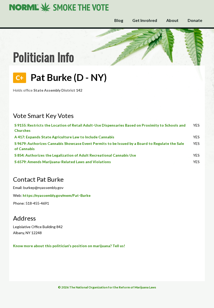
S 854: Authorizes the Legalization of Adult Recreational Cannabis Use (75, 155)
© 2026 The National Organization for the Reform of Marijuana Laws (107, 287)
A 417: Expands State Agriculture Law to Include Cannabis (64, 137)
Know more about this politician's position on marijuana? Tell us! (69, 246)
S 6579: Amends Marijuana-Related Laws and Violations (62, 161)
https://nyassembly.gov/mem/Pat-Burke (57, 195)
